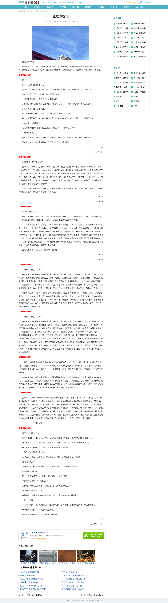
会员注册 (145, 2)
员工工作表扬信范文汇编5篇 (73, 582)
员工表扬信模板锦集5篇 (30, 572)
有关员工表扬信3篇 (69, 572)
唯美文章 (101, 7)
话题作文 (119, 96)
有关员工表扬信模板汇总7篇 (30, 586)
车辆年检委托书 (122, 56)
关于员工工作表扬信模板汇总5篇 (32, 589)
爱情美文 (75, 7)
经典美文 (37, 7)
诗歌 (135, 106)
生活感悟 (139, 7)
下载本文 (75, 21)
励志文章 (88, 7)
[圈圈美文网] (29, 2)
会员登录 (134, 2)
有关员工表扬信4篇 (27, 575)
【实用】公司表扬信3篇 (33, 595)
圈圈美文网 (79, 600)
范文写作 (36, 11)
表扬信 (44, 11)
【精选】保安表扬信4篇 (29, 582)
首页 (26, 7)
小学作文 (119, 106)
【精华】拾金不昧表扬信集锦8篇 (75, 575)
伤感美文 (50, 7)
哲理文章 (127, 7)
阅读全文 (67, 21)
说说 (118, 101)
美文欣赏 (46, 2)
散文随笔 (63, 2)
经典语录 (71, 2)
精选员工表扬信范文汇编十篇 (73, 579)
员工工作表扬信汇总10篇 (72, 586)
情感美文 (63, 7)
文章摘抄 (54, 2)
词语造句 (80, 2)
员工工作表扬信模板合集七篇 (31, 579)
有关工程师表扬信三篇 (95, 595)
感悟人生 (114, 7)
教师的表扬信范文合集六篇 (73, 589)
